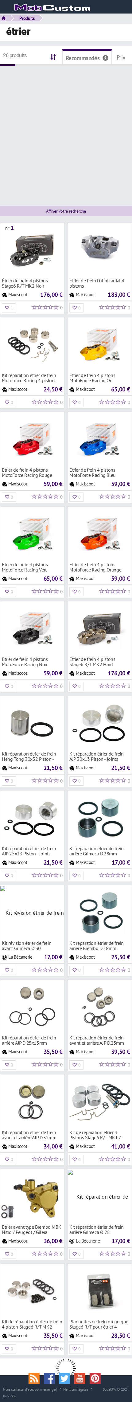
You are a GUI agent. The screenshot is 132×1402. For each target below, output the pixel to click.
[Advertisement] (66, 132)
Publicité (9, 1396)
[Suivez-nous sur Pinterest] (96, 1378)
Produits (27, 18)
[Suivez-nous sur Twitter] (66, 1378)
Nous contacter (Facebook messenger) (30, 1389)
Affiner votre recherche (66, 211)
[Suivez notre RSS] (36, 1378)
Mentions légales (75, 1389)
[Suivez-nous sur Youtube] (82, 1378)
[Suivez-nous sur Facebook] (51, 1378)
